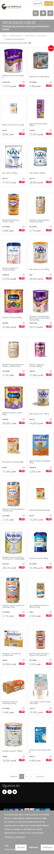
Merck (4, 660)
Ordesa (32, 371)
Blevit (4, 130)
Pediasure (6, 82)
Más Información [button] (10, 847)
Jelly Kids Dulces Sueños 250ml (38, 124)
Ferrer (4, 757)
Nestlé (5, 178)
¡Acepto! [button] (21, 847)
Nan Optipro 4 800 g (37, 173)
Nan (30, 275)
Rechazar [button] (33, 847)
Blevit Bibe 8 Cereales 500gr (12, 462)
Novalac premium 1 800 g (12, 751)
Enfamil (5, 323)
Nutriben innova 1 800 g (38, 558)
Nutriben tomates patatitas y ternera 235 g (13, 510)
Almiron (5, 275)
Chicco (32, 708)
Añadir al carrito (14, 92)
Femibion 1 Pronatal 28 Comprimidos (11, 654)
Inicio (4, 35)
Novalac (5, 564)
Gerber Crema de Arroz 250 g (40, 751)
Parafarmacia (16, 35)
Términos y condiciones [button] (15, 837)
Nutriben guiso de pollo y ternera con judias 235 (39, 654)
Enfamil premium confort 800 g (12, 413)
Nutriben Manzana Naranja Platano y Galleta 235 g (12, 365)
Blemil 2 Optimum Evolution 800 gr (36, 365)
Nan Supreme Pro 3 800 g (39, 269)
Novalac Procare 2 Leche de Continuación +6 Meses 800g (13, 558)
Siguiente (40, 776)
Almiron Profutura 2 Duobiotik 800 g (10, 269)
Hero (31, 612)
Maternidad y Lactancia (35, 35)
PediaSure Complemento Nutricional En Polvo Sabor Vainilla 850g (39, 318)
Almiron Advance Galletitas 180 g (39, 462)
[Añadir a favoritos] (24, 82)
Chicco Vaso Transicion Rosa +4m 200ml (40, 702)
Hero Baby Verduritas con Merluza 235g (39, 606)
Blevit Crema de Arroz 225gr (13, 125)
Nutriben (33, 82)
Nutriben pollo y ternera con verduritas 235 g (13, 606)
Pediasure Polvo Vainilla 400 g (13, 76)
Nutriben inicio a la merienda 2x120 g (9, 702)
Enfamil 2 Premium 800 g (12, 317)
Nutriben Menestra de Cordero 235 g (10, 221)
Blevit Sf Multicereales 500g (39, 510)
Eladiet (32, 130)
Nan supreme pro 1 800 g (39, 414)
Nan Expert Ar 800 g (9, 173)
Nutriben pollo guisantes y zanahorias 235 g (39, 221)
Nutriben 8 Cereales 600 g (39, 76)
